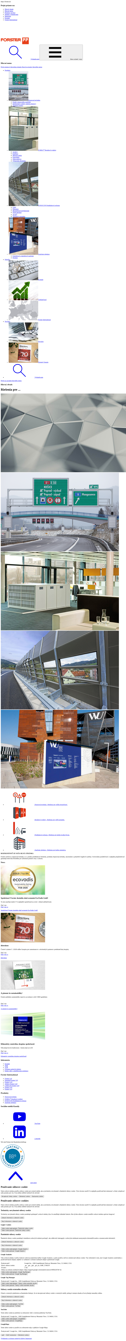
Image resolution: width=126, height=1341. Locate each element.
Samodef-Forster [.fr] (11, 1080)
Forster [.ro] (8, 1089)
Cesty (14, 207)
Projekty (15, 258)
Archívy (15, 152)
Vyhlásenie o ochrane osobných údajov (13, 1338)
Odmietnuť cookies (24, 1196)
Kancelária (16, 157)
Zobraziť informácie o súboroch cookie (12, 1217)
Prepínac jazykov (10, 13)
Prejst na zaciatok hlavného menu (11, 381)
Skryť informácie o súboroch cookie (12, 1221)
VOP (6, 1067)
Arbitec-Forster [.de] (11, 1084)
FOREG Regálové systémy (47, 150)
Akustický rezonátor (19, 216)
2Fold (15, 215)
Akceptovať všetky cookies (9, 1196)
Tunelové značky (18, 105)
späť (3, 1335)
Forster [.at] (8, 1078)
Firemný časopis (43, 362)
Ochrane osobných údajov (13, 1069)
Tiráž (6, 1065)
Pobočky (7, 259)
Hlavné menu (9, 11)
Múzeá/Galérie (17, 155)
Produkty (7, 70)
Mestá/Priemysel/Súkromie (21, 211)
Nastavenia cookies (37, 1196)
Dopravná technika (34, 100)
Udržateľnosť (42, 300)
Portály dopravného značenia (22, 102)
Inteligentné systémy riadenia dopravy (24, 104)
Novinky (7, 321)
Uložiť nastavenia (11, 1335)
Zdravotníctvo (17, 159)
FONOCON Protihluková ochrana (49, 205)
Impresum (8, 16)
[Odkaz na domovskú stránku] (15, 44)
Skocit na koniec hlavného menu (32, 67)
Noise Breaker (17, 212)
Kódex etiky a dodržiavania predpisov (16, 1071)
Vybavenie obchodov (19, 161)
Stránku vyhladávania (11, 14)
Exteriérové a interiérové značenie (23, 256)
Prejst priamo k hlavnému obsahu (11, 67)
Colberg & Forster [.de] (12, 1086)
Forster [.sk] (8, 1087)
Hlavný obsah (9, 9)
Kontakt (7, 18)
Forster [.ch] (8, 1082)
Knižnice (15, 154)
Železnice (16, 209)
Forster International (11, 20)
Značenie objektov (44, 254)
